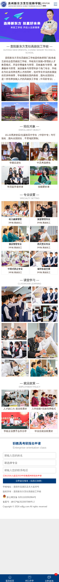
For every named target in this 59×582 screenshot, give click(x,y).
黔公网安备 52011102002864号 (21, 497)
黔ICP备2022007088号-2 (23, 502)
